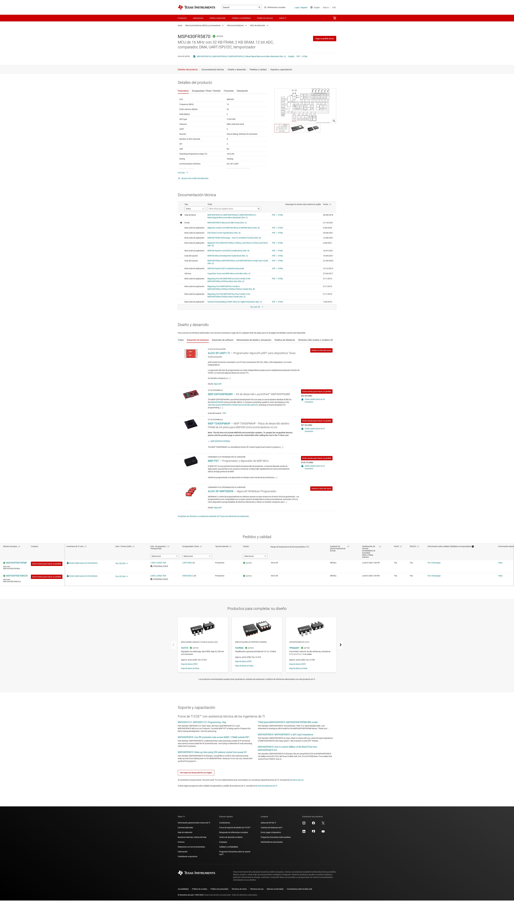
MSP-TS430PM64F (219, 423)
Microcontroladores (235, 25)
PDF (298, 56)
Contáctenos (224, 823)
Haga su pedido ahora (324, 38)
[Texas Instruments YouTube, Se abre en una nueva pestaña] (323, 832)
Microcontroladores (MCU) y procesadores (203, 25)
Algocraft (218, 384)
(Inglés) (291, 56)
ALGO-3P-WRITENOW (220, 491)
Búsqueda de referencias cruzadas (233, 832)
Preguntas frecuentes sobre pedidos (276, 837)
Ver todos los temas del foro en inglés (196, 773)
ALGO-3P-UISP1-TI (219, 353)
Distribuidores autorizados (272, 842)
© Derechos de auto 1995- (191, 895)
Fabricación (183, 852)
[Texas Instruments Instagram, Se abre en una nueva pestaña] (303, 824)
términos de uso (296, 780)
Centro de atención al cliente (231, 837)
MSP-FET (213, 460)
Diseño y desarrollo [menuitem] (217, 18)
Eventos (181, 842)
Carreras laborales (185, 827)
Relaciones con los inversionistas (191, 847)
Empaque (223, 842)
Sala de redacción (185, 832)
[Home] (196, 7)
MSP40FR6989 (217, 402)
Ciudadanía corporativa (187, 856)
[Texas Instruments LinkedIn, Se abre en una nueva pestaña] (303, 832)
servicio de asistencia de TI (266, 786)
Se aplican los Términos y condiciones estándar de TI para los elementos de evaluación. (213, 516)
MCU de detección (257, 25)
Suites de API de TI (268, 823)
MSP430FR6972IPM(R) (220, 441)
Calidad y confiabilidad (228, 847)
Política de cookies (199, 889)
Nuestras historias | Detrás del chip (192, 837)
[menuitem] (334, 18)
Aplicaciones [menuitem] (198, 18)
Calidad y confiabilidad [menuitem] (241, 18)
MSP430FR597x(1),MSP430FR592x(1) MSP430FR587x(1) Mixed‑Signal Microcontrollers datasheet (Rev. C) (241, 56)
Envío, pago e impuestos (271, 832)
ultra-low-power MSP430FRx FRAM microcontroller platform (233, 405)
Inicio (180, 25)
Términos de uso (257, 889)
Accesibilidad (183, 889)
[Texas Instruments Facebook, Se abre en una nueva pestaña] (313, 824)
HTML (305, 56)
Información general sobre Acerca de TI (194, 823)
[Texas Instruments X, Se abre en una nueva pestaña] (323, 824)
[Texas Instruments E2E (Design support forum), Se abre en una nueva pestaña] (313, 832)
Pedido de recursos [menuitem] (265, 18)
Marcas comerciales (275, 889)
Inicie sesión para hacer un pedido (316, 391)
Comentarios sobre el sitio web (299, 889)
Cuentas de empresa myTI (271, 827)
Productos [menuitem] (182, 18)
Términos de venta (239, 889)
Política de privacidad (219, 889)
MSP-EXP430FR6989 (220, 394)
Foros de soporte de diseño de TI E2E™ (235, 827)
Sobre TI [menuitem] (282, 18)
